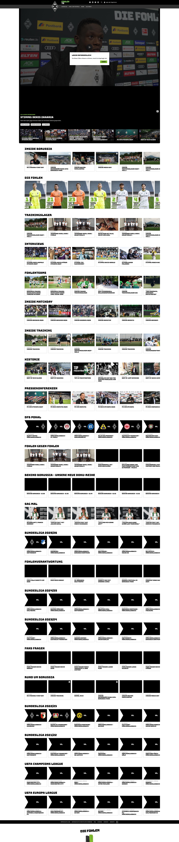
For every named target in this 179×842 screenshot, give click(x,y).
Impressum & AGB (65, 822)
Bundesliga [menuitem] (64, 6)
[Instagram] (95, 2)
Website (112, 822)
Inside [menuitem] (82, 6)
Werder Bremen (35, 124)
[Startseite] (55, 6)
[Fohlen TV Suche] (101, 2)
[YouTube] (92, 2)
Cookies (99, 822)
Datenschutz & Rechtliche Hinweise (82, 822)
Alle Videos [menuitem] (88, 6)
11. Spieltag (46, 124)
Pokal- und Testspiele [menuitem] (74, 6)
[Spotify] (98, 2)
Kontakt (106, 822)
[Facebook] (90, 2)
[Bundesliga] (117, 822)
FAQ (95, 822)
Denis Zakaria (25, 124)
